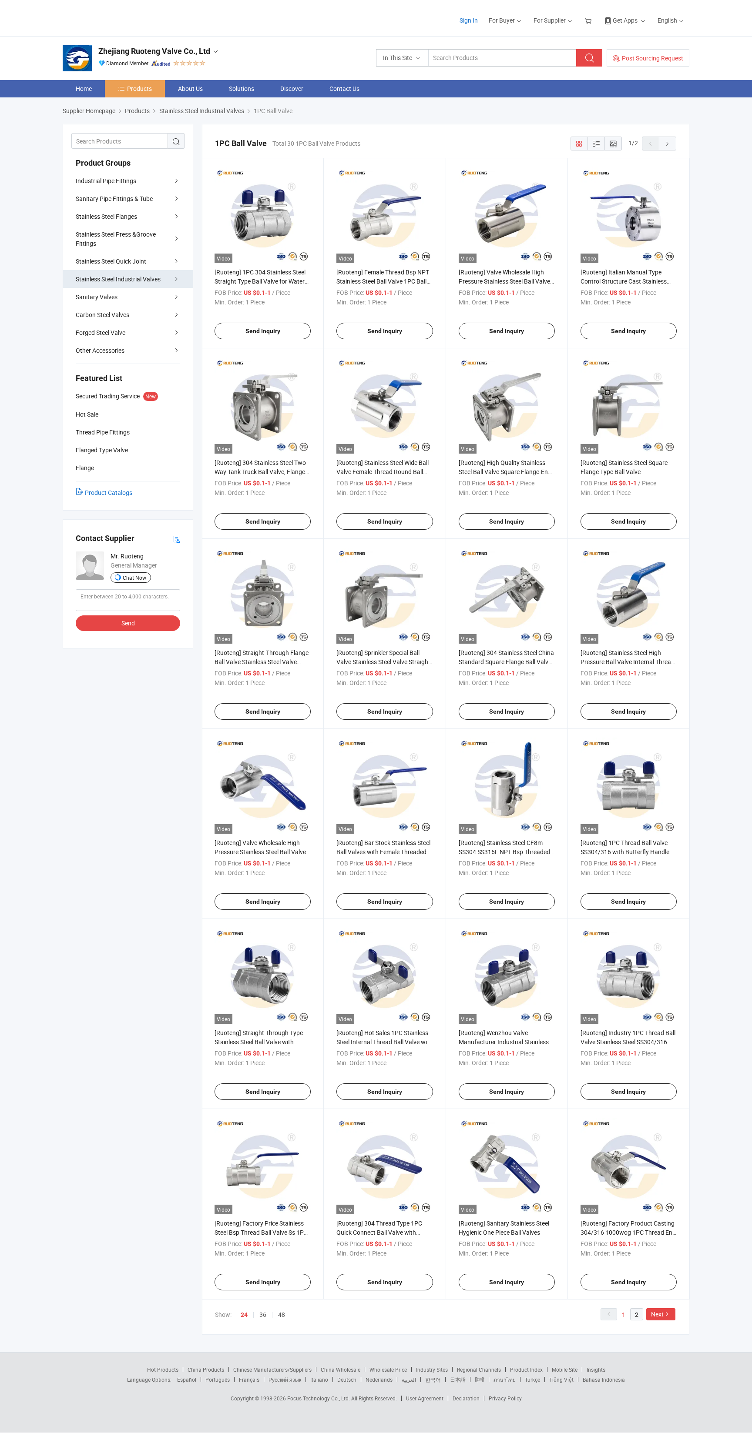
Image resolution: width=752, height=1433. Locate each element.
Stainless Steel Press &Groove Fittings (116, 238)
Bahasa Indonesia (604, 1379)
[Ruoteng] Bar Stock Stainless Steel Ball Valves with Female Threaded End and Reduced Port (383, 851)
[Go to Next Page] (667, 143)
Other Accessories (100, 350)
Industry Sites (432, 1369)
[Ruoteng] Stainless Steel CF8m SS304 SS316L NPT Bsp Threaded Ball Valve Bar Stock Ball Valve (504, 851)
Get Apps (625, 20)
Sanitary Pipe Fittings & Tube (114, 198)
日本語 (458, 1379)
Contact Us (344, 88)
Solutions (241, 88)
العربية (409, 1379)
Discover (291, 88)
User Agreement (424, 1398)
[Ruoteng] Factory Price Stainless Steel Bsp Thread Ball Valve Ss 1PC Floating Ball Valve (261, 1232)
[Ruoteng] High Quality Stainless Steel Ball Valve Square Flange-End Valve (505, 471)
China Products (206, 1369)
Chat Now (134, 577)
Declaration (466, 1398)
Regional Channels (479, 1369)
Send (128, 623)
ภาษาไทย (505, 1379)
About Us (190, 88)
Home (84, 88)
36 (262, 1314)
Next (657, 1314)
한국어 (433, 1379)
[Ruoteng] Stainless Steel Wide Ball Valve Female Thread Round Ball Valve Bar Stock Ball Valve (382, 471)
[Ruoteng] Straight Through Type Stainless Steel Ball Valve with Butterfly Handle (259, 1042)
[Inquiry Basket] (589, 20)
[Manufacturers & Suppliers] (119, 17)
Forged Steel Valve (100, 332)
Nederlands (379, 1379)
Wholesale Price (388, 1369)
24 (244, 1314)
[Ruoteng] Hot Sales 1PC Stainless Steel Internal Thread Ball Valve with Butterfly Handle (384, 1042)
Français (249, 1379)
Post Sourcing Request (652, 58)
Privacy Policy (505, 1398)
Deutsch (346, 1379)
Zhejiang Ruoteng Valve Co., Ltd (154, 51)
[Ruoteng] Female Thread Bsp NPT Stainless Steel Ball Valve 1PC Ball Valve (382, 281)
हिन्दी (479, 1379)
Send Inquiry (262, 330)
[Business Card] (176, 538)
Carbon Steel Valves (102, 315)
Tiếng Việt (561, 1379)
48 (281, 1314)
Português (217, 1379)
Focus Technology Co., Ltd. (319, 1398)
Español (186, 1379)
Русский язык (285, 1379)
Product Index (526, 1369)
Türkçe (532, 1379)
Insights (596, 1369)
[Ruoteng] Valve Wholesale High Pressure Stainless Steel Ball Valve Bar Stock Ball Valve (504, 281)
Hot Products (162, 1369)
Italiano (319, 1379)
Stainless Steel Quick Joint (111, 261)
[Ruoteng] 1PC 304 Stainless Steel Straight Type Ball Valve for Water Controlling (260, 281)
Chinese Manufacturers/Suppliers (272, 1369)
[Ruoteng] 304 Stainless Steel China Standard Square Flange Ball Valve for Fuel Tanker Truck (506, 661)
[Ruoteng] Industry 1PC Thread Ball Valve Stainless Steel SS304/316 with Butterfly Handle (628, 1042)
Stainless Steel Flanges (106, 216)
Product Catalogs (108, 492)
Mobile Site (564, 1369)
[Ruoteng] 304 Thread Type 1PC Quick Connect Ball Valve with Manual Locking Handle (379, 1232)
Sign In (469, 20)
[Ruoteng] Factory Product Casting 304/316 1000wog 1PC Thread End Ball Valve (628, 1232)
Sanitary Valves (97, 297)
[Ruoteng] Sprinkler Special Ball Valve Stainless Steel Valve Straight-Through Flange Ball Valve (384, 661)
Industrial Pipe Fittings (106, 181)
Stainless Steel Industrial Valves (118, 279)
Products (139, 88)
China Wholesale (340, 1369)
